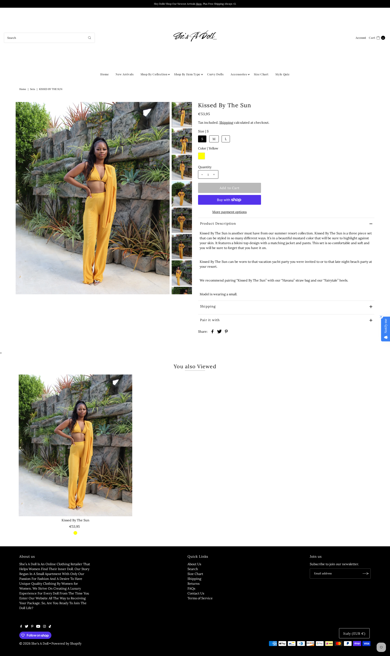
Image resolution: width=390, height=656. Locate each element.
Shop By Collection (154, 74)
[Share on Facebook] (212, 331)
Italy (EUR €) (354, 633)
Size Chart (261, 74)
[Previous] (22, 108)
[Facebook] (21, 627)
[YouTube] (38, 627)
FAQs (191, 588)
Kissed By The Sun (75, 520)
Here (199, 3)
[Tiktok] (50, 627)
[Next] (32, 108)
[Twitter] (26, 627)
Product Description (218, 223)
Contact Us (195, 593)
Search (192, 569)
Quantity (204, 167)
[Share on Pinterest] (226, 331)
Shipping (226, 122)
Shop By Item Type (187, 74)
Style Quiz (282, 74)
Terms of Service (200, 598)
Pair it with (210, 320)
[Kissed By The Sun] (75, 445)
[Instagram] (44, 627)
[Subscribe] (366, 573)
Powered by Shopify (66, 643)
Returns (193, 583)
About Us (194, 564)
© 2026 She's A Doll (34, 643)
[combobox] (49, 38)
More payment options (229, 212)
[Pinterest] (32, 627)
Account (360, 38)
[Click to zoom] (163, 108)
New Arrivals (124, 74)
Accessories (239, 74)
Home (104, 74)
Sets (32, 89)
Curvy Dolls (215, 74)
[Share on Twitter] (219, 331)
